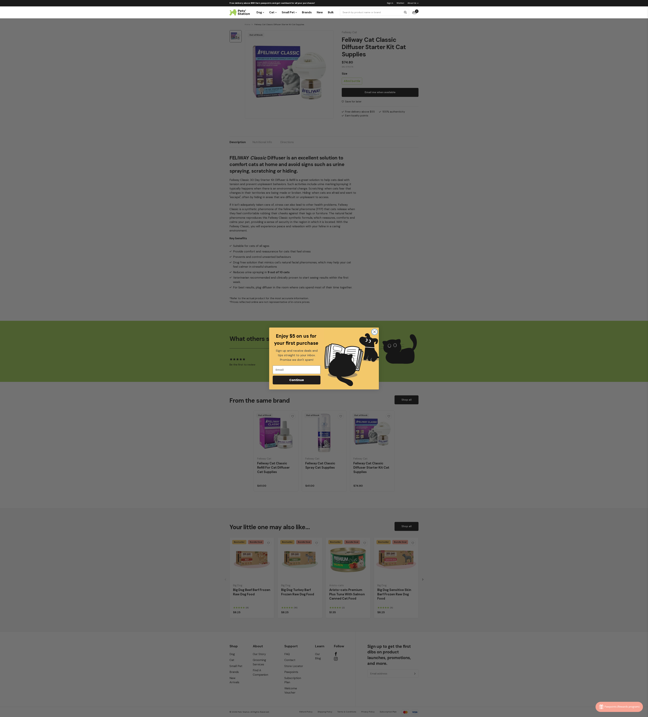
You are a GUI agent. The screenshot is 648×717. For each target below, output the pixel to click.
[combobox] (371, 12)
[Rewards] (619, 707)
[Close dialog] (374, 332)
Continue (296, 380)
